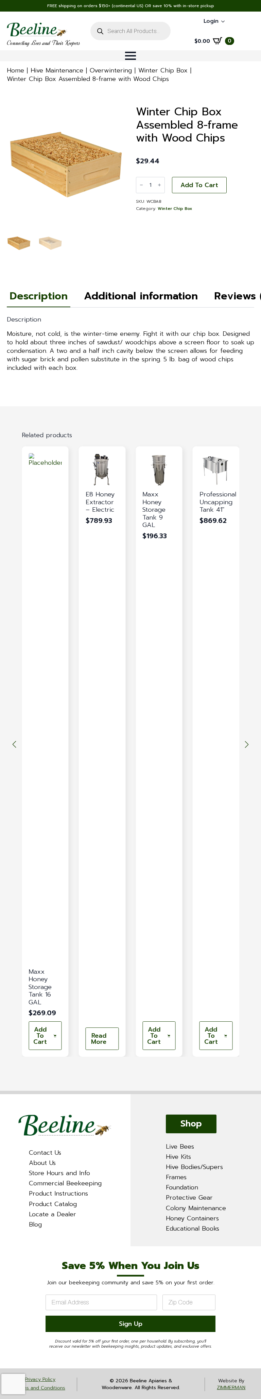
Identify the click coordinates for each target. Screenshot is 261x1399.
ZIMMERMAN (231, 1387)
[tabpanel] (130, 344)
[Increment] (159, 185)
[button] (14, 744)
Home (15, 70)
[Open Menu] (130, 55)
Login (211, 21)
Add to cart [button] (40, 1036)
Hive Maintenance (57, 70)
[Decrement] (141, 185)
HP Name (8, 1252)
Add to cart (199, 185)
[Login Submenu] (225, 21)
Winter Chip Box (163, 70)
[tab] (38, 296)
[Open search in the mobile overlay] (130, 31)
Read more (98, 1039)
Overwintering (111, 70)
